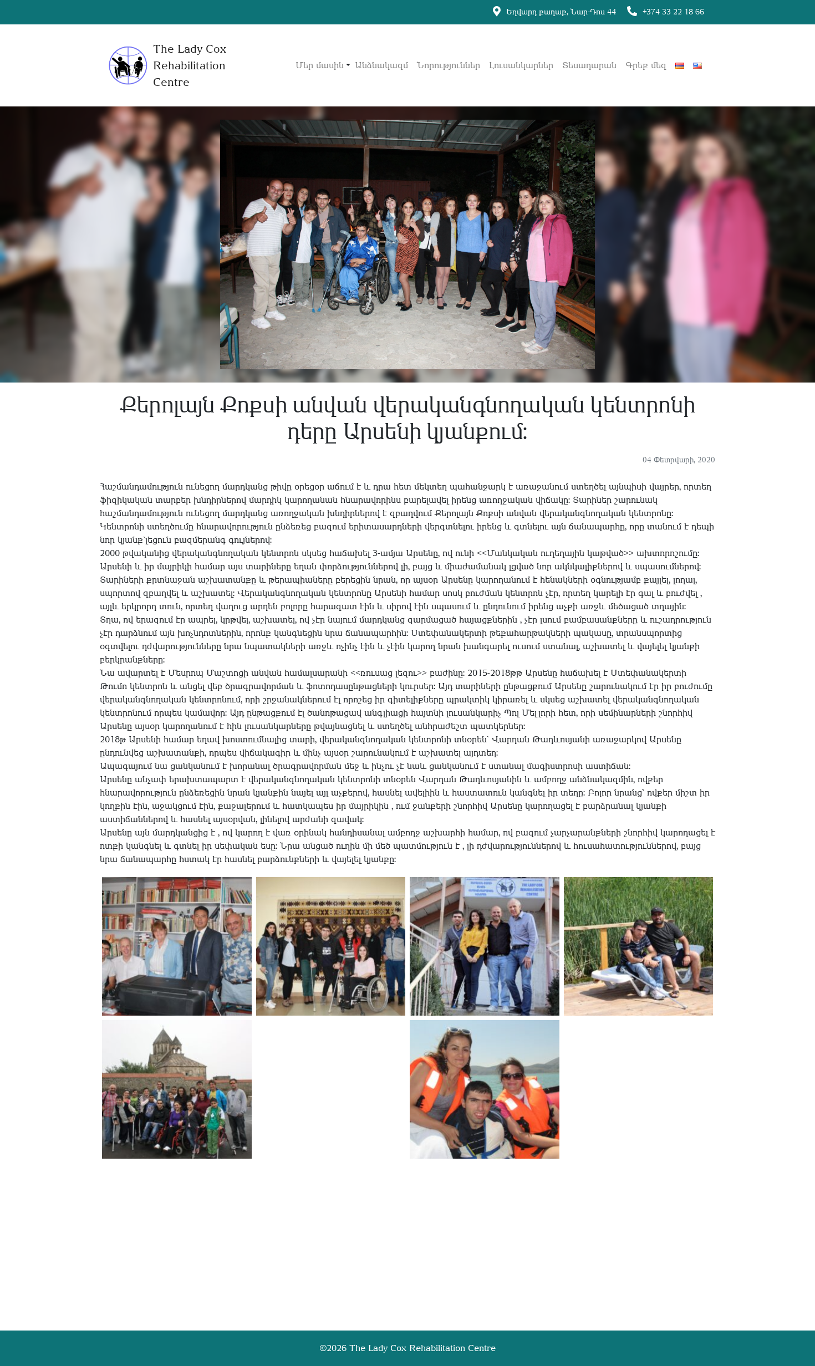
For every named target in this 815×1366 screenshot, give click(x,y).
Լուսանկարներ (521, 65)
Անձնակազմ (381, 65)
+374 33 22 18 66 (673, 11)
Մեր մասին (320, 65)
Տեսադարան (589, 65)
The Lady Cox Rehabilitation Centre (422, 1348)
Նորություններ (448, 65)
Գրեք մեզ (645, 65)
